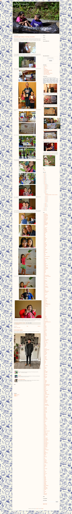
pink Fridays (45, 411)
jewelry (45, 346)
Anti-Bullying (45, 117)
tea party (45, 464)
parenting (45, 399)
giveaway (45, 322)
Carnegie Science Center (47, 256)
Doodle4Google (54, 129)
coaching (45, 266)
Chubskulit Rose (17, 394)
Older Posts (39, 326)
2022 (44, 174)
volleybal (45, 483)
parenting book (45, 400)
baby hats (45, 228)
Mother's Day (45, 376)
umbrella (45, 477)
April (45, 203)
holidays (45, 338)
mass (44, 369)
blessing (45, 240)
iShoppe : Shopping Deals (47, 74)
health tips (45, 332)
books (44, 247)
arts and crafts (45, 227)
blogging (45, 243)
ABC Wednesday (46, 214)
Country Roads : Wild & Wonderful (48, 73)
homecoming (45, 340)
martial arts (45, 368)
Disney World (45, 284)
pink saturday (45, 412)
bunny (44, 251)
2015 (44, 182)
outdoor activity (46, 397)
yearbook (45, 491)
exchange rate (45, 294)
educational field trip (46, 291)
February (46, 205)
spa (44, 457)
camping (45, 254)
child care (45, 260)
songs (44, 455)
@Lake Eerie (45, 213)
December (46, 184)
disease (44, 283)
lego (44, 364)
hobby (44, 336)
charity (44, 259)
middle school (45, 374)
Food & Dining (45, 69)
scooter (45, 447)
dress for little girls (46, 287)
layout (44, 363)
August (46, 189)
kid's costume (45, 352)
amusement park (46, 222)
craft (44, 273)
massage (45, 370)
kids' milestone (45, 359)
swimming (45, 461)
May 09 (46, 200)
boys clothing (45, 249)
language (45, 361)
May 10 (46, 199)
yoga (44, 492)
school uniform (45, 446)
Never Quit (19, 375)
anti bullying (45, 224)
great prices (45, 327)
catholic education (46, 258)
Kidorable (45, 354)
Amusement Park (46, 223)
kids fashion (45, 356)
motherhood (45, 377)
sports (44, 458)
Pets (44, 67)
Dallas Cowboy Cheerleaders (47, 276)
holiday (45, 337)
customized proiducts (46, 275)
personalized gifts (46, 404)
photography (45, 408)
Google (45, 323)
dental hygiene (45, 281)
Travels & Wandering (46, 72)
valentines (45, 479)
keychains (45, 351)
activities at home (46, 217)
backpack (45, 232)
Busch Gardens (45, 252)
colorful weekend (46, 268)
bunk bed (45, 250)
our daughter (45, 393)
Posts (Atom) (18, 327)
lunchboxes (45, 367)
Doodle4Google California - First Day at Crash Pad (24, 36)
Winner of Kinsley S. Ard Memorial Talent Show (50, 140)
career (44, 255)
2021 (44, 175)
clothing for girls (46, 265)
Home (27, 326)
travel (44, 470)
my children (45, 380)
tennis (44, 466)
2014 (44, 183)
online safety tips (46, 390)
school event (45, 440)
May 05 (46, 201)
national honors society (46, 385)
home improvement (46, 339)
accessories (45, 216)
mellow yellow (45, 372)
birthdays (45, 239)
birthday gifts (45, 238)
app (44, 225)
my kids (45, 383)
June (45, 191)
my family (45, 382)
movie (44, 378)
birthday (45, 237)
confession (45, 269)
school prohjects (46, 444)
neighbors (45, 386)
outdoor (45, 395)
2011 (44, 210)
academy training (46, 215)
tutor (44, 475)
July (45, 190)
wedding (45, 486)
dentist (44, 282)
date (44, 279)
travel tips (45, 471)
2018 (44, 179)
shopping (45, 451)
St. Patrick (45, 459)
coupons (45, 272)
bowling (45, 248)
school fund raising (46, 442)
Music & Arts (45, 66)
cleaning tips (45, 263)
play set (45, 413)
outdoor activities (46, 396)
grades (44, 324)
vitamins (45, 482)
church (44, 262)
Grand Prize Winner (46, 93)
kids (44, 355)
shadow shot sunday (46, 449)
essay (44, 293)
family (44, 297)
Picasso (45, 410)
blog (44, 241)
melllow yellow (46, 371)
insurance (45, 343)
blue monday (45, 244)
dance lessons (45, 278)
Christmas (45, 261)
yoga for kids (45, 493)
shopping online (46, 452)
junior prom (45, 348)
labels (44, 360)
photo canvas (45, 407)
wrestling (45, 489)
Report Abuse (45, 503)
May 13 (46, 198)
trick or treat (45, 473)
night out (45, 387)
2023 (44, 173)
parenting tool (45, 402)
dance (44, 277)
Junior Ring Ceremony (46, 349)
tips (44, 467)
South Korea (45, 456)
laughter (45, 362)
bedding (45, 235)
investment (45, 344)
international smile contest (50, 152)
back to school (45, 231)
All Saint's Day (45, 218)
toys (44, 469)
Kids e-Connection (21, 4)
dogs (44, 285)
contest (44, 270)
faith (44, 296)
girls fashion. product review (47, 321)
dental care (45, 280)
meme (44, 373)
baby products (45, 229)
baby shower (45, 230)
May (45, 192)
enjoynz (37, 508)
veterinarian (45, 481)
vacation (45, 478)
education (45, 290)
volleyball (45, 484)
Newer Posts (15, 326)
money (44, 375)
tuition (44, 474)
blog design (45, 242)
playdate (45, 414)
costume (45, 271)
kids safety (45, 358)
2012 (44, 209)
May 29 (46, 196)
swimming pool (46, 462)
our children (45, 392)
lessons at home (46, 365)
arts (44, 226)
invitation (45, 345)
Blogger (42, 508)
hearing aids (45, 333)
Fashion (45, 68)
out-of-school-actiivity (46, 394)
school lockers (45, 443)
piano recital (45, 409)
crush (44, 274)
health (44, 331)
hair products (45, 329)
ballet (44, 233)
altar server (45, 220)
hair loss (45, 328)
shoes (44, 450)
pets (44, 406)
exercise (45, 295)
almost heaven (45, 219)
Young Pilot (45, 494)
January (46, 206)
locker (44, 366)
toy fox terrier (45, 468)
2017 (44, 180)
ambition (45, 221)
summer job (45, 460)
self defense (45, 448)
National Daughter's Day (47, 384)
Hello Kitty (45, 334)
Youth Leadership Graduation (18, 330)
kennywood (45, 350)
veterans (45, 480)
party (44, 403)
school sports (45, 445)
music (44, 379)
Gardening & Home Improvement (48, 70)
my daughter (45, 381)
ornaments (45, 391)
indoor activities (46, 342)
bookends (45, 246)
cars (44, 257)
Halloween (45, 330)
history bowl (45, 335)
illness (44, 341)
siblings (45, 453)
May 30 (46, 193)
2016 (44, 181)
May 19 (46, 197)
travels (44, 472)
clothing (45, 264)
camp (44, 253)
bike (44, 236)
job (44, 347)
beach (44, 234)
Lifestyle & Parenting (46, 71)
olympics (45, 389)
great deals (45, 326)
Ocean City (45, 388)
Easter (44, 289)
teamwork (45, 465)
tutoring (45, 476)
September (46, 188)
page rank (45, 398)
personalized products (46, 405)
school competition (46, 439)
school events (45, 441)
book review (45, 245)
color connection (46, 267)
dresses (44, 288)
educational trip (46, 292)
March (45, 204)
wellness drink (45, 487)
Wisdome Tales (45, 488)
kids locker (45, 357)
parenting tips (45, 401)
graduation (45, 325)
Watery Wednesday (46, 485)
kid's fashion (45, 353)
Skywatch (45, 454)
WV (44, 490)
